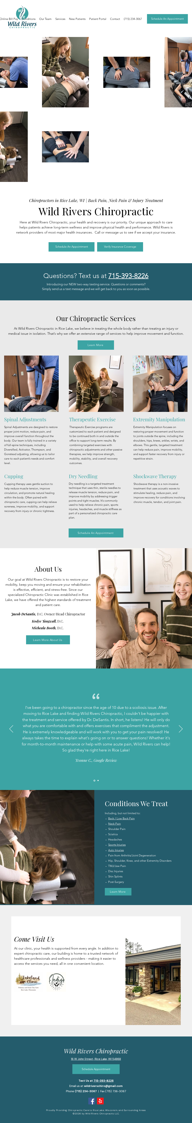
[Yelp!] (100, 1101)
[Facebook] (91, 1101)
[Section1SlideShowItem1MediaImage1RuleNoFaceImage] (94, 780)
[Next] (181, 729)
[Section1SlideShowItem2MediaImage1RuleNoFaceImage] (98, 780)
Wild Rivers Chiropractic (96, 1051)
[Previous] (11, 729)
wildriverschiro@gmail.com (103, 1086)
